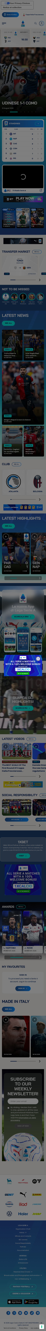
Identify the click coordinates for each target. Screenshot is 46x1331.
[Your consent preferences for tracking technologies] (41, 1326)
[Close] (38, 659)
